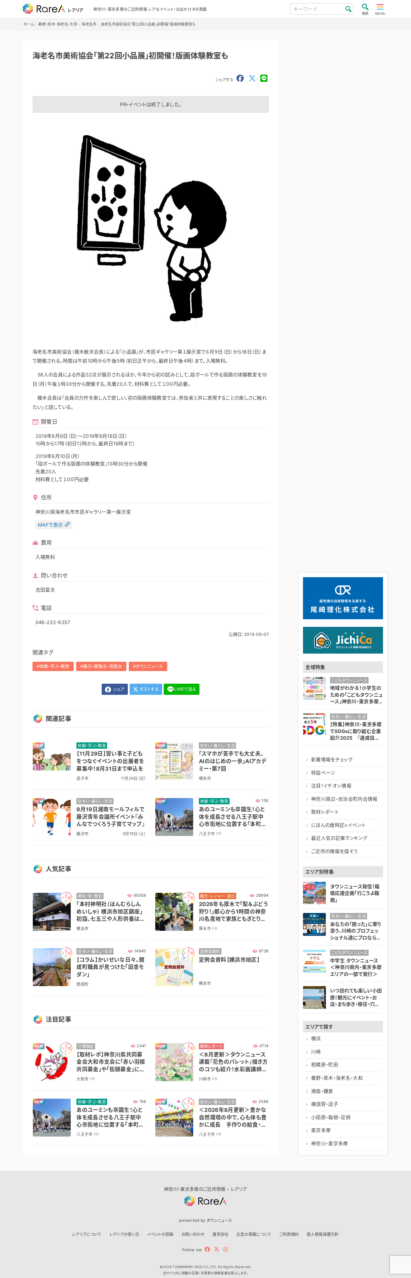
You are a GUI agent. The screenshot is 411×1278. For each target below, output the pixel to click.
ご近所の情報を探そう (334, 851)
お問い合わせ (193, 1234)
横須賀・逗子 (324, 1104)
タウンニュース (149, 666)
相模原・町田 (324, 1065)
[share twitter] (252, 78)
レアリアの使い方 (125, 1234)
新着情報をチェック (331, 760)
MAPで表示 (50, 524)
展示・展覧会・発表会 (102, 666)
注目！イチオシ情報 (331, 786)
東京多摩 (321, 1130)
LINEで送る (185, 689)
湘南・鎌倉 (322, 1091)
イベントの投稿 (160, 1234)
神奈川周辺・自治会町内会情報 (344, 799)
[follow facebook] (207, 1249)
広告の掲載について (254, 1234)
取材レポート (324, 812)
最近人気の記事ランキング (339, 838)
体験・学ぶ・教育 (54, 666)
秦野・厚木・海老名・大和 (337, 1078)
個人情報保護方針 (323, 1234)
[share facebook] (240, 78)
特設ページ (323, 773)
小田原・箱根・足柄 (331, 1117)
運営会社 (220, 1234)
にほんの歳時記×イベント (338, 825)
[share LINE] (263, 78)
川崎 (316, 1052)
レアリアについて (87, 1234)
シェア (118, 689)
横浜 (316, 1038)
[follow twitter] (216, 1249)
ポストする (148, 689)
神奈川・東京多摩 (329, 1143)
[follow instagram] (225, 1249)
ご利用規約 (289, 1234)
